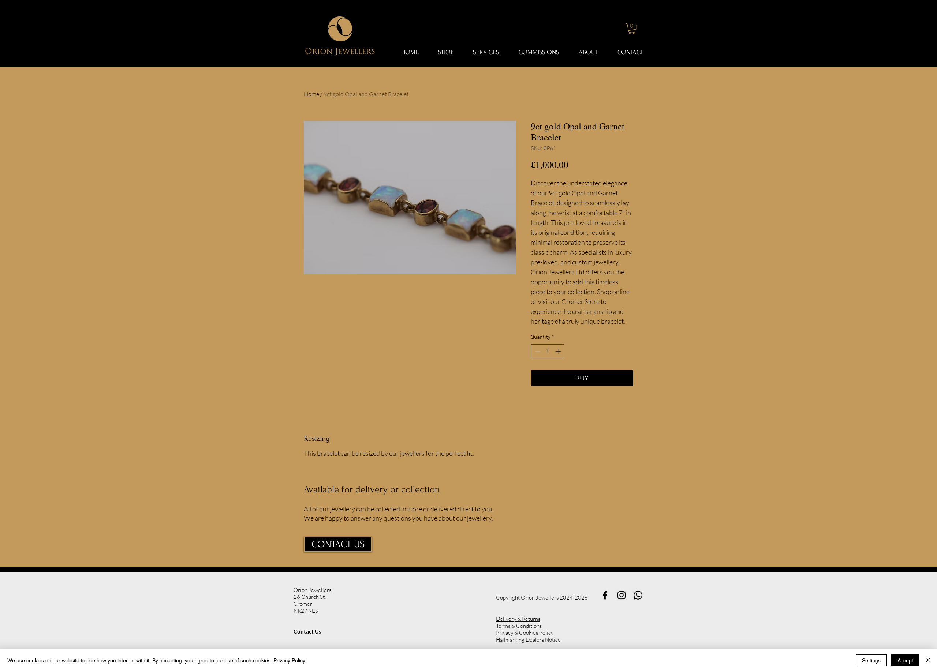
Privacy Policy (289, 660)
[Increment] (559, 351)
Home (311, 94)
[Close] (928, 660)
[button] (632, 28)
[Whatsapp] (637, 595)
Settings (871, 660)
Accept (905, 660)
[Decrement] (537, 351)
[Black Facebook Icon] (605, 595)
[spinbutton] (548, 351)
